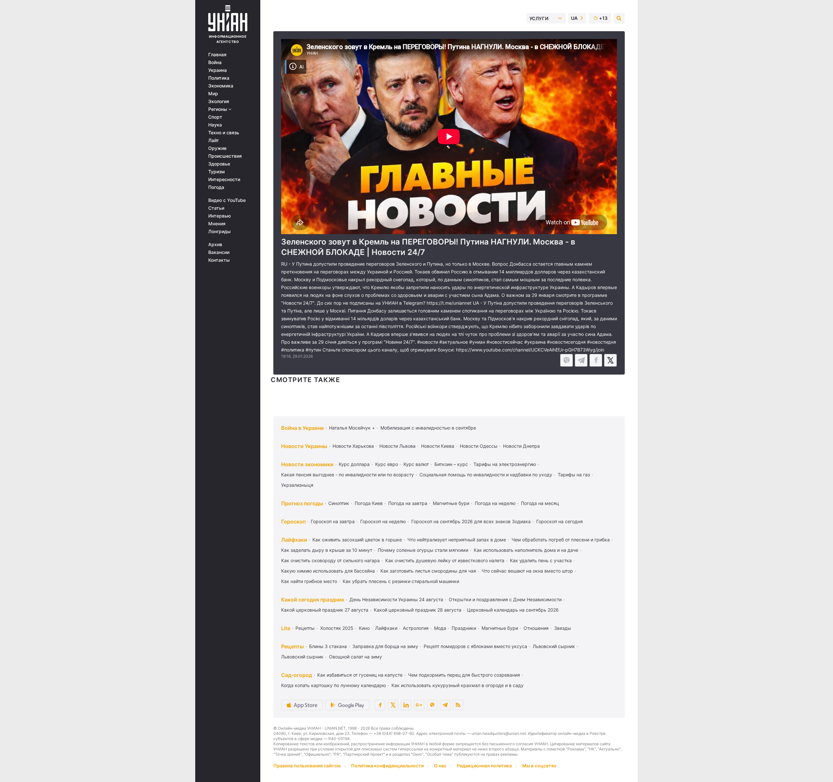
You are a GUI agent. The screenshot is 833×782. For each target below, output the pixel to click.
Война (215, 62)
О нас (440, 765)
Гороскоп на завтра (333, 521)
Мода (440, 628)
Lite (285, 628)
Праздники (464, 628)
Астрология (416, 628)
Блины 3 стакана (328, 646)
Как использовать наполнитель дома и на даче (526, 550)
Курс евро (386, 464)
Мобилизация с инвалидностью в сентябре (428, 428)
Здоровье (219, 163)
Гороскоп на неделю (383, 521)
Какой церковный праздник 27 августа (324, 610)
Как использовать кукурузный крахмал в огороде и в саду (457, 685)
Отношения (536, 628)
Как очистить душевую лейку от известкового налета (444, 560)
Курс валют (416, 464)
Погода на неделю (495, 503)
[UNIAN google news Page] (419, 705)
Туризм (216, 171)
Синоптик (338, 503)
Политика (218, 78)
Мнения (216, 223)
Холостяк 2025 (336, 628)
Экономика (220, 85)
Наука (215, 124)
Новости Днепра (521, 446)
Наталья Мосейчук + (352, 428)
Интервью (219, 216)
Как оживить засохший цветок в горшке (357, 539)
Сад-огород (296, 675)
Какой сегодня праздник (312, 599)
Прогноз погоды (302, 503)
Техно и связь (223, 132)
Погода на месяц (540, 503)
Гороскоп (293, 521)
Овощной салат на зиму (355, 656)
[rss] (458, 705)
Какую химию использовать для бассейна (328, 571)
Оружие (217, 148)
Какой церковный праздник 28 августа (417, 610)
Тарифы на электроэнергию (504, 464)
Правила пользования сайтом (307, 765)
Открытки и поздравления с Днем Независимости (505, 599)
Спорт (215, 117)
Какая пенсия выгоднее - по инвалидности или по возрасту (347, 474)
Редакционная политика (484, 765)
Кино (364, 628)
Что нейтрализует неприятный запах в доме (456, 539)
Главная (217, 54)
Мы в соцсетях (539, 765)
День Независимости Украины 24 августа (396, 599)
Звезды (562, 628)
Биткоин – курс (451, 464)
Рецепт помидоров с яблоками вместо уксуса (475, 646)
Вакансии (218, 252)
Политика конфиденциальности (387, 765)
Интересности (224, 179)
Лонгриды (219, 231)
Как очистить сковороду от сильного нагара (330, 560)
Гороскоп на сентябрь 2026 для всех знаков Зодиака (471, 521)
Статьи (216, 208)
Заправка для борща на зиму (385, 646)
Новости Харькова (353, 446)
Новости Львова (397, 446)
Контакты (219, 260)
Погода (216, 187)
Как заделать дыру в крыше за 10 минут (326, 550)
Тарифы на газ (574, 474)
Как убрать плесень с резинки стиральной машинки (401, 581)
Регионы (218, 109)
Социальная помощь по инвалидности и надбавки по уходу (485, 474)
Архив (215, 244)
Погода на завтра (407, 503)
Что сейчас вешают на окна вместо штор (527, 571)
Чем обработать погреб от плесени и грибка (561, 539)
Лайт (213, 140)
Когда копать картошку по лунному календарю (333, 685)
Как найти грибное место (309, 581)
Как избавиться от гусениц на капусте (360, 675)
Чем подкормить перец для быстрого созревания (464, 675)
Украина (217, 70)
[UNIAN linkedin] (406, 705)
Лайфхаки (294, 540)
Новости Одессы (479, 446)
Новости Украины (304, 446)
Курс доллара (354, 464)
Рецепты (305, 628)
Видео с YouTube (227, 200)
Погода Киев (369, 503)
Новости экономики (307, 464)
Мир (213, 93)
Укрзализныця (297, 485)
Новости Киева (437, 446)
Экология (218, 101)
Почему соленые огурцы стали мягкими (423, 550)
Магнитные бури (451, 503)
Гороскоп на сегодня (559, 521)
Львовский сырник (554, 646)
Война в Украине (302, 428)
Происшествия (225, 156)
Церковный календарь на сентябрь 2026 (513, 610)
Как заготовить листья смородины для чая (428, 571)
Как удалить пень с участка (541, 560)
